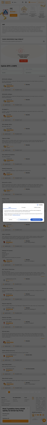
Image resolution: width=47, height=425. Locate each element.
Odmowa (10, 219)
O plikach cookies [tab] (37, 207)
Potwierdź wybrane (23, 219)
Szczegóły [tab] (24, 207)
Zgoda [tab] (10, 207)
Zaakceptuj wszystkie (36, 219)
